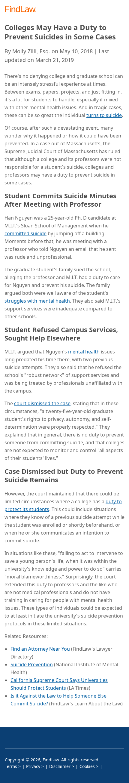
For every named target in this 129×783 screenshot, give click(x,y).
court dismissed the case (42, 403)
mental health (84, 351)
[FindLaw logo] (22, 9)
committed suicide (25, 233)
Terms (11, 766)
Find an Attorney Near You (40, 649)
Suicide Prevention (31, 664)
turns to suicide (104, 115)
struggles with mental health (37, 300)
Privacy (33, 766)
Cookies (87, 766)
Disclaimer (59, 766)
